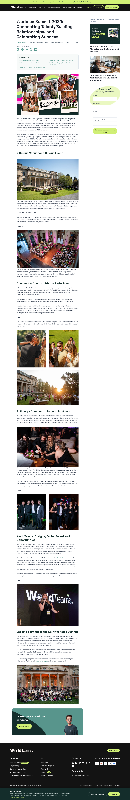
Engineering (14, 766)
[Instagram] (73, 763)
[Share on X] (23, 49)
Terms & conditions (86, 785)
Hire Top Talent (111, 7)
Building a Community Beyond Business (30, 63)
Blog (88, 7)
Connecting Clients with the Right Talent (61, 60)
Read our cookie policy (17, 797)
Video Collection (47, 776)
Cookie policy (108, 785)
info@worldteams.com (80, 775)
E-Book (45, 772)
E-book (98, 7)
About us (42, 7)
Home (11, 13)
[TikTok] (86, 763)
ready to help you (42, 661)
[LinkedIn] (76, 763)
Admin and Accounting (18, 772)
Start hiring (113, 750)
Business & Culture (24, 13)
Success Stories (53, 7)
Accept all (114, 794)
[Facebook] (80, 763)
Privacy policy (98, 785)
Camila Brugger (62, 558)
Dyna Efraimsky (23, 42)
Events (79, 7)
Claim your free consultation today (105, 131)
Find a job (44, 769)
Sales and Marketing (18, 769)
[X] (90, 763)
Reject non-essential (98, 794)
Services (32, 7)
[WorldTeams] (19, 7)
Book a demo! (24, 726)
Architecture (19, 763)
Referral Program (69, 7)
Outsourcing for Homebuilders (21, 776)
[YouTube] (83, 763)
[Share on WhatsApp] (31, 49)
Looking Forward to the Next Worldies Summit (32, 67)
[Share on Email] (27, 49)
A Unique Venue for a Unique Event (29, 60)
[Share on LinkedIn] (36, 49)
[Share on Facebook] (18, 49)
